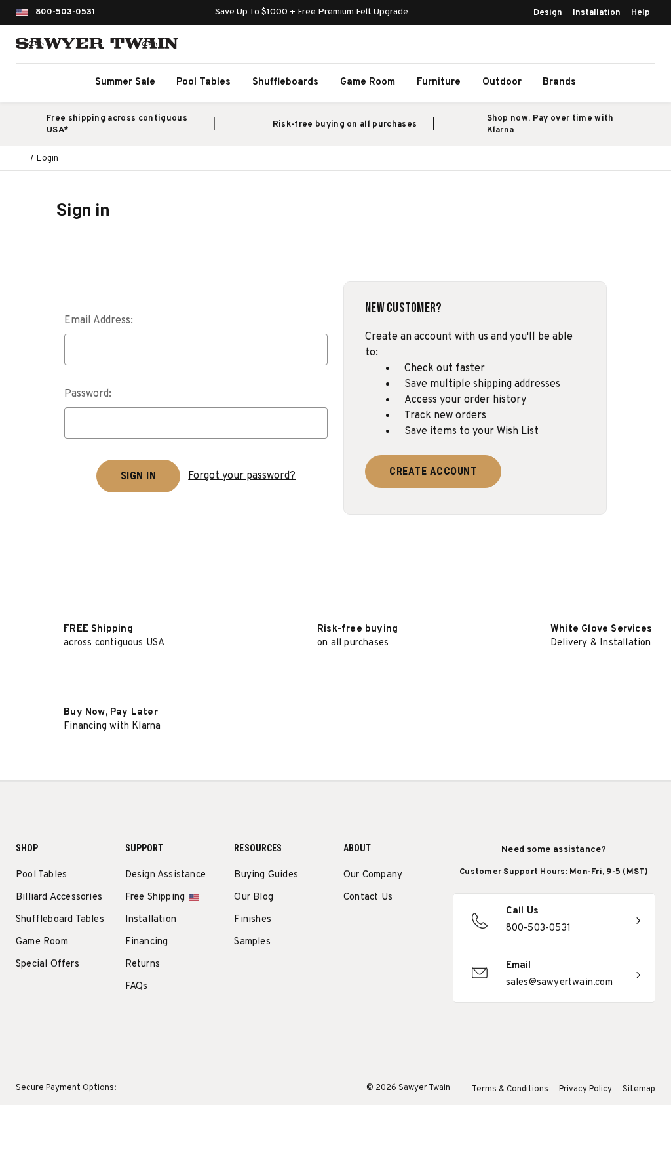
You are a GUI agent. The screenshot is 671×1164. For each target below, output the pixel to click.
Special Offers (47, 964)
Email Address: (98, 320)
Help (640, 13)
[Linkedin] (374, 962)
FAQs (136, 986)
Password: (87, 394)
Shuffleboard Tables (60, 919)
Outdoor (502, 82)
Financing (146, 942)
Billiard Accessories (59, 897)
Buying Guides (266, 875)
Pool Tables (203, 82)
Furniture (439, 82)
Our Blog (253, 897)
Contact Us (368, 897)
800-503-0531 (65, 12)
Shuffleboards (285, 82)
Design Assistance (165, 875)
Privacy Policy (585, 1089)
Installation (597, 13)
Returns (142, 964)
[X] (350, 962)
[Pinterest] (399, 931)
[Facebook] (374, 931)
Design (547, 13)
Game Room (367, 82)
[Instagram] (350, 931)
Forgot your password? (242, 476)
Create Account (433, 471)
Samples (252, 942)
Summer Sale (125, 82)
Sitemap (639, 1089)
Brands (559, 82)
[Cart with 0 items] (640, 46)
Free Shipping (155, 897)
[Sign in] (612, 46)
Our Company (372, 875)
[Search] (583, 46)
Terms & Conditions (510, 1089)
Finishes (252, 919)
